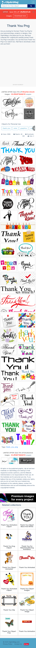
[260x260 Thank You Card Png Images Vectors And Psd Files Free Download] (28, 427)
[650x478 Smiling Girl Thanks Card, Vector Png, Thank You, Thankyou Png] (5, 169)
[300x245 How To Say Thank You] (26, 250)
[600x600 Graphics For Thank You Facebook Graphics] (29, 191)
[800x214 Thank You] (18, 151)
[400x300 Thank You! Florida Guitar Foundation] (25, 204)
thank (8, 447)
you (12, 447)
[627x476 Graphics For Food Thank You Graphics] (27, 216)
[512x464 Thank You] (26, 336)
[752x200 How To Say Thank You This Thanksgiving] (18, 226)
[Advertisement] (18, 65)
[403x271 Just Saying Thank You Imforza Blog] (11, 427)
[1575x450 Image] (23, 144)
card (32, 128)
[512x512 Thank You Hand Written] (7, 387)
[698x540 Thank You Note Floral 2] (26, 350)
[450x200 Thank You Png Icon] (18, 302)
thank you (6, 128)
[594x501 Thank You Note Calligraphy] (9, 350)
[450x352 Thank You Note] (10, 400)
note (15, 128)
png (16, 447)
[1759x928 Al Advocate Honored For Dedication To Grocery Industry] (12, 192)
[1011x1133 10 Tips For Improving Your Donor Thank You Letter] (29, 237)
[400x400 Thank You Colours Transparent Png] (9, 265)
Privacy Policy (7, 644)
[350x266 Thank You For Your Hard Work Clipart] (8, 161)
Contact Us (18, 644)
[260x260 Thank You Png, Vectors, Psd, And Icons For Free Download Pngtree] (28, 279)
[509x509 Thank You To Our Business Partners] (8, 204)
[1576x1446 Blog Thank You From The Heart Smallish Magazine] (26, 265)
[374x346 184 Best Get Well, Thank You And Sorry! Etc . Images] (27, 400)
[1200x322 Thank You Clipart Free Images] (18, 290)
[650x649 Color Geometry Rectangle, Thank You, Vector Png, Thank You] (26, 321)
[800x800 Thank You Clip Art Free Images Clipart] (9, 321)
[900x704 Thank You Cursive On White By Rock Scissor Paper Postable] (10, 279)
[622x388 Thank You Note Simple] (10, 376)
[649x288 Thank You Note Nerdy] (18, 363)
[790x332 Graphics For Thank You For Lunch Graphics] (18, 180)
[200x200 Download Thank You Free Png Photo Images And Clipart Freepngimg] (8, 250)
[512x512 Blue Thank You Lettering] (8, 414)
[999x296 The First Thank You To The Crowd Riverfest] (23, 169)
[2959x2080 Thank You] (5, 144)
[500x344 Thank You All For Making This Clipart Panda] (26, 161)
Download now (20, 16)
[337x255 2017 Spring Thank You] (9, 216)
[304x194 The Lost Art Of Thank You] (25, 387)
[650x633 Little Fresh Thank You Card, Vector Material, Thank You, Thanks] (9, 336)
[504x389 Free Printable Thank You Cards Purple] (25, 414)
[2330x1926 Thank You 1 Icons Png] (28, 376)
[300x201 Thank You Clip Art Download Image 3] (11, 237)
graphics (23, 128)
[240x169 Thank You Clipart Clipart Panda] (25, 440)
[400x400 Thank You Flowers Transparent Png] (7, 440)
